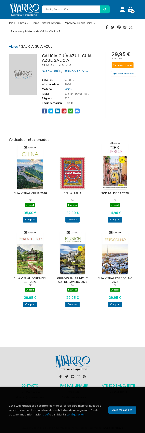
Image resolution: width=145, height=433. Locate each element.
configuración (75, 414)
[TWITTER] (112, 27)
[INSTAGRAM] (124, 27)
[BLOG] (131, 27)
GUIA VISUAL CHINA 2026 (30, 193)
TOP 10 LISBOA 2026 (115, 193)
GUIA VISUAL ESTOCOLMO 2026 (114, 280)
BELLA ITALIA (73, 193)
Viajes (14, 46)
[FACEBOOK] (106, 27)
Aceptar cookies (122, 410)
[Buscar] (105, 9)
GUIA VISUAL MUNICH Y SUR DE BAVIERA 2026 (72, 280)
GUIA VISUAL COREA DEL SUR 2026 (30, 280)
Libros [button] (22, 23)
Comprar (30, 219)
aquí (46, 414)
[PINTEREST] (118, 27)
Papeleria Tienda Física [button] (78, 23)
